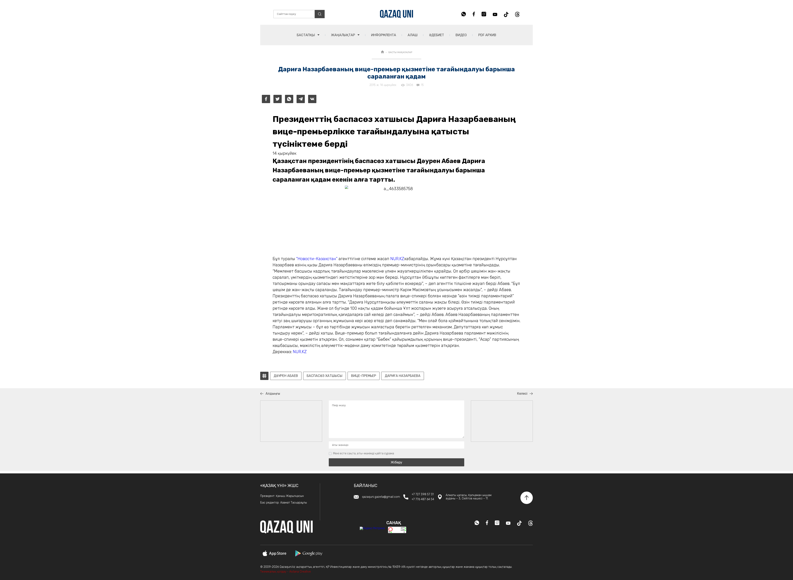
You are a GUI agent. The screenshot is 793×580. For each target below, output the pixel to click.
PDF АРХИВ (487, 35)
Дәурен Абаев (286, 376)
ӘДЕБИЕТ (436, 35)
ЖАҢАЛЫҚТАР (343, 35)
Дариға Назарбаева (402, 376)
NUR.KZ (397, 258)
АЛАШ (413, 35)
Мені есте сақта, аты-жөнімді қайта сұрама (363, 453)
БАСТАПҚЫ (306, 35)
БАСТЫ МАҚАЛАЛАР (400, 52)
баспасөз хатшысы (324, 376)
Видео (461, 35)
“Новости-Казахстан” (316, 258)
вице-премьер (363, 376)
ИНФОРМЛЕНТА (383, 35)
